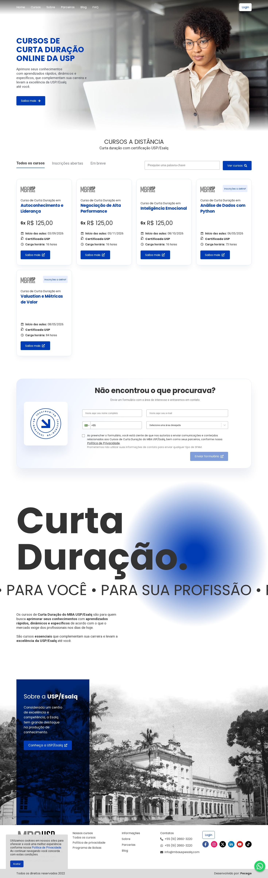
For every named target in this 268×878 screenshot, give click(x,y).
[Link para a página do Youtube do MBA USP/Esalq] (240, 844)
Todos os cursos (30, 163)
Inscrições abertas (67, 163)
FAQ (95, 7)
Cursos (36, 7)
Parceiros (68, 7)
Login (245, 7)
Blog (83, 7)
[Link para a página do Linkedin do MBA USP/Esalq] (231, 844)
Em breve (98, 163)
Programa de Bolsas (87, 848)
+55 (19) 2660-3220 (178, 839)
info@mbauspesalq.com (182, 852)
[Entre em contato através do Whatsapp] (259, 866)
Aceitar (17, 864)
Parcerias (128, 845)
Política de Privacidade (46, 847)
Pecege (246, 873)
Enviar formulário (207, 456)
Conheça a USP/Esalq (45, 745)
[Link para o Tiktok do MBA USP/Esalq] (248, 844)
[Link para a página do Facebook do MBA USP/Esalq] (205, 844)
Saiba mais (28, 101)
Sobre (50, 7)
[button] (86, 425)
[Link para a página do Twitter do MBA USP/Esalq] (223, 844)
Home (20, 7)
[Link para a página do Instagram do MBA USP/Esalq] (214, 844)
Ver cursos (235, 165)
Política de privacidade (89, 842)
